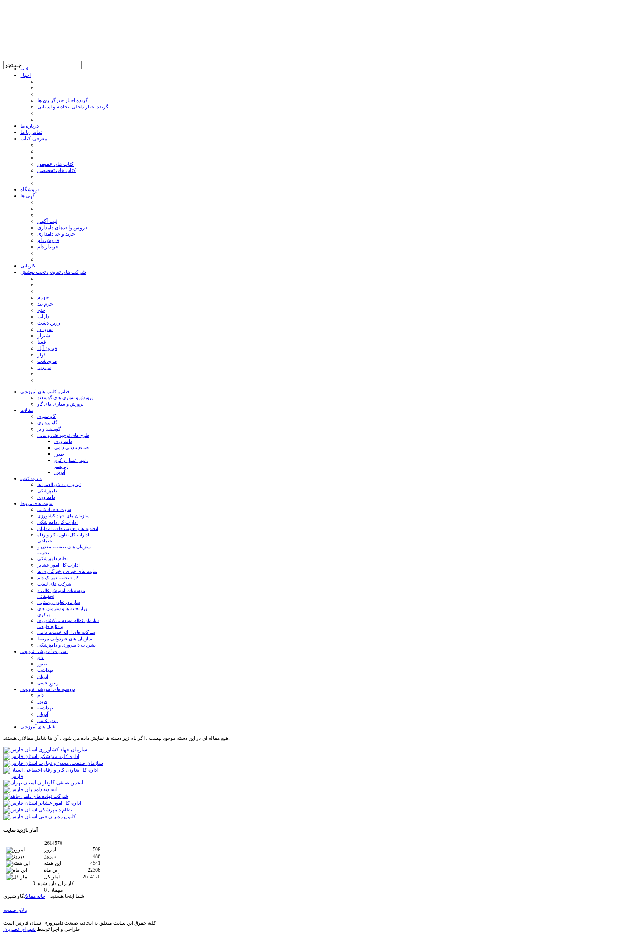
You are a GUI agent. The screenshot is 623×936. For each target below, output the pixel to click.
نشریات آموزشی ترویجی (44, 651)
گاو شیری (46, 416)
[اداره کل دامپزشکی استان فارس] (41, 756)
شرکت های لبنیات (54, 583)
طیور (59, 453)
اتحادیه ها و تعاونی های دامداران (67, 528)
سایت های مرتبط (36, 503)
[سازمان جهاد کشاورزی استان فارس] (45, 750)
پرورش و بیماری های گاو (60, 403)
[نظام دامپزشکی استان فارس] (37, 810)
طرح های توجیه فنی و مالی (63, 435)
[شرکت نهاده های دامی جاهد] (35, 796)
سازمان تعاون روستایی (58, 602)
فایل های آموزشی (37, 726)
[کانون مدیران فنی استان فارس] (39, 816)
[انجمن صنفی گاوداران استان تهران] (43, 783)
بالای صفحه (15, 910)
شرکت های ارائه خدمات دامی (66, 632)
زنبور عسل (47, 682)
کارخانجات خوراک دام (58, 577)
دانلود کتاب (31, 478)
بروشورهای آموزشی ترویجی (47, 689)
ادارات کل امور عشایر (58, 564)
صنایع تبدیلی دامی (71, 447)
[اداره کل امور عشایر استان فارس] (42, 803)
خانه (40, 896)
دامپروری (63, 441)
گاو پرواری (47, 422)
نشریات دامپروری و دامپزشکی (66, 644)
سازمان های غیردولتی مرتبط (64, 638)
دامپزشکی (47, 490)
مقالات (26, 410)
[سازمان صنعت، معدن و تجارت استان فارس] (53, 763)
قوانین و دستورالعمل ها (59, 484)
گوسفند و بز (49, 428)
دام (40, 657)
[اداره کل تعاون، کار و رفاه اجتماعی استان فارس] (53, 776)
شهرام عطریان (19, 929)
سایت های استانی (54, 509)
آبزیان (59, 472)
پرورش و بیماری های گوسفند (65, 397)
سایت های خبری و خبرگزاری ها (67, 571)
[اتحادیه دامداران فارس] (30, 789)
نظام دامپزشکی (52, 558)
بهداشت (45, 669)
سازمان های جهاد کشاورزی (63, 515)
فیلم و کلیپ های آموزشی (44, 391)
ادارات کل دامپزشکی (57, 522)
